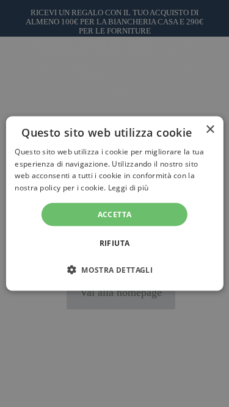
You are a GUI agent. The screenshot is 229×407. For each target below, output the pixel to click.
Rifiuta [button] (115, 243)
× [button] (209, 129)
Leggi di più (128, 187)
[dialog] (114, 203)
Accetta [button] (115, 214)
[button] (114, 270)
